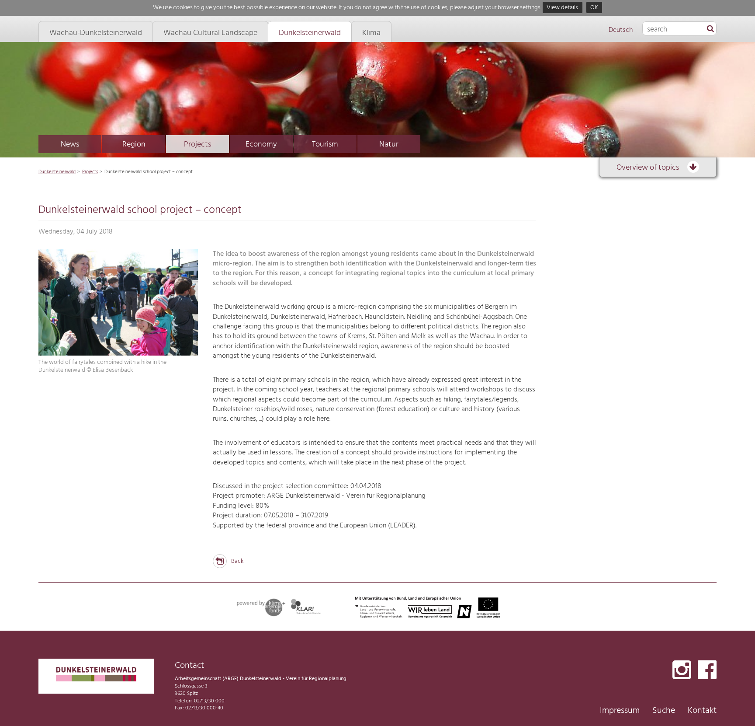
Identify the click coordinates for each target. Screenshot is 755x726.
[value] (710, 29)
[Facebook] (707, 671)
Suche (663, 711)
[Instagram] (681, 671)
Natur (388, 144)
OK (594, 8)
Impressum (620, 711)
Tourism (325, 144)
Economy (261, 144)
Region (133, 144)
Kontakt (702, 711)
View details (562, 8)
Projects (197, 144)
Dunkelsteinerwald (57, 172)
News (70, 144)
